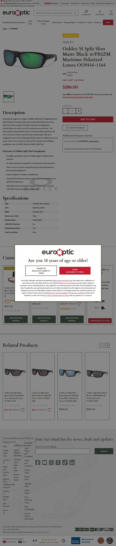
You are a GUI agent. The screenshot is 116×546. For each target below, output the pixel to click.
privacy (52, 293)
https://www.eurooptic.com (62, 281)
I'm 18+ (75, 270)
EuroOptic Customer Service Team (56, 295)
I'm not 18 (41, 270)
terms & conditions (78, 293)
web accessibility (62, 293)
